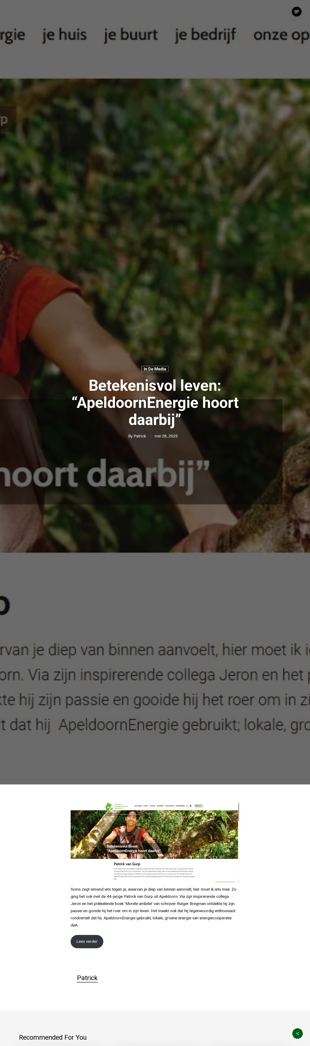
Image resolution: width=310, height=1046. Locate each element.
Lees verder (86, 941)
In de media (155, 369)
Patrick (140, 436)
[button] (297, 11)
